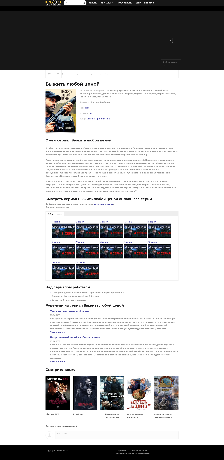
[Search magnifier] (84, 2)
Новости (149, 3)
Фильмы (93, 3)
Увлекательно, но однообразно (69, 311)
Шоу (138, 3)
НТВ (92, 113)
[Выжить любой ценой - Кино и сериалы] (53, 3)
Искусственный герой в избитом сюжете (75, 337)
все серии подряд (103, 204)
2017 (86, 108)
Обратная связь (139, 450)
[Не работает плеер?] (57, 74)
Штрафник (78, 414)
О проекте (121, 450)
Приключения (103, 119)
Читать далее (57, 332)
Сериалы (106, 3)
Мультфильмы (125, 3)
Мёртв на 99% (52, 414)
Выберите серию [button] (55, 214)
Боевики (90, 119)
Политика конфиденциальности (133, 454)
